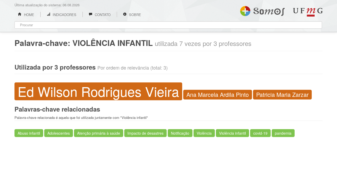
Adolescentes (58, 133)
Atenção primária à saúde (98, 133)
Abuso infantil (29, 133)
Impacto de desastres (145, 133)
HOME (28, 14)
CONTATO (102, 14)
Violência (204, 133)
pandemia (283, 133)
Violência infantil (232, 133)
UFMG (308, 12)
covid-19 (260, 133)
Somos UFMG (262, 10)
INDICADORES (64, 14)
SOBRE (134, 14)
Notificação (180, 133)
